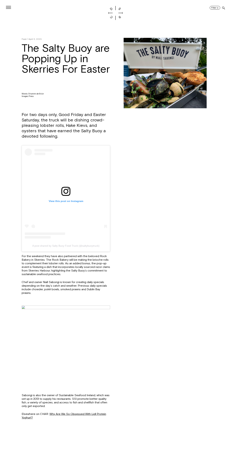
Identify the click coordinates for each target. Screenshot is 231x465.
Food (24, 39)
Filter (215, 8)
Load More (115, 447)
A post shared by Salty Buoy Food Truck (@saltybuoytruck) (65, 245)
